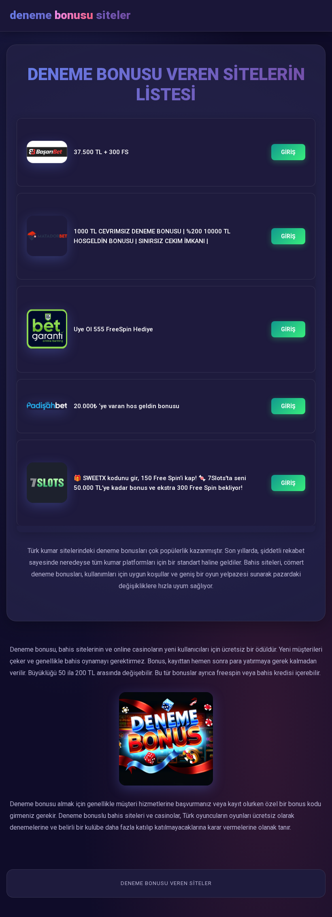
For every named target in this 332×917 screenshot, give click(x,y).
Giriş (288, 152)
